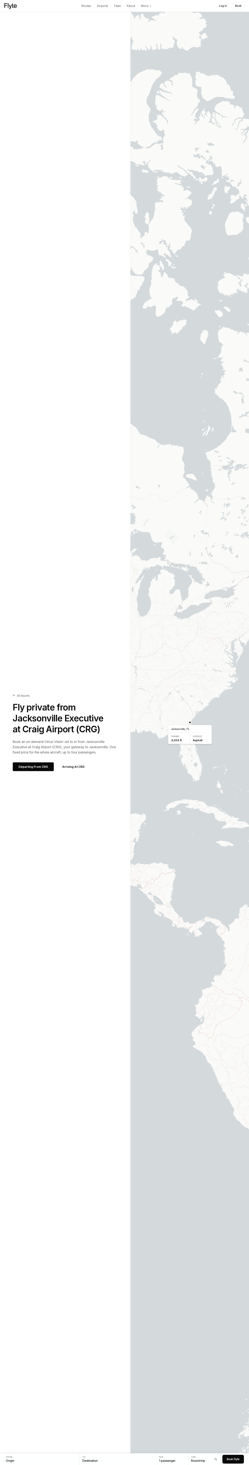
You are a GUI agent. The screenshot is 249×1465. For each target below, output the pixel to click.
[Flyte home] (10, 6)
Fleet (117, 6)
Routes (86, 6)
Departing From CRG (33, 767)
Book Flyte (233, 1459)
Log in (223, 5)
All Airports (23, 695)
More (144, 6)
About (131, 6)
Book (238, 5)
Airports (102, 6)
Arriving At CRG (73, 767)
